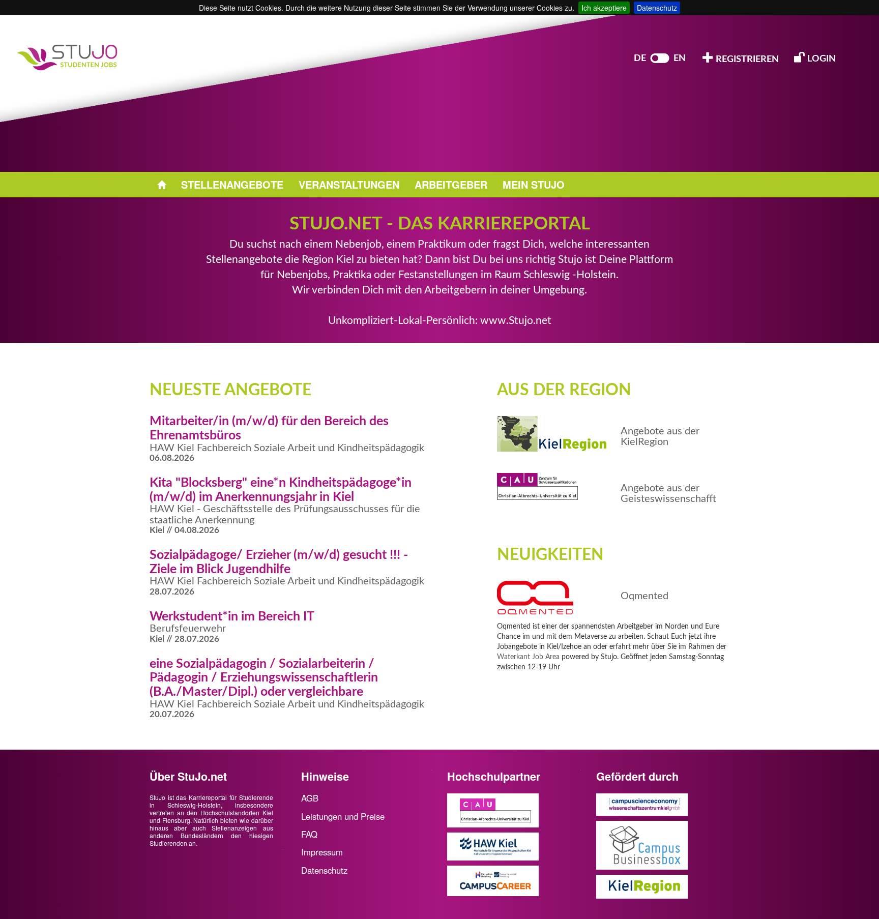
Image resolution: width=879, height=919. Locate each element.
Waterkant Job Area (528, 657)
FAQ (309, 834)
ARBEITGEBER (451, 184)
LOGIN (820, 59)
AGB (309, 798)
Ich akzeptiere (604, 8)
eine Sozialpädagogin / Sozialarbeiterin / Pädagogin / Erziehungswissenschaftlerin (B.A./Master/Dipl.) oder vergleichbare (264, 678)
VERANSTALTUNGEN (349, 184)
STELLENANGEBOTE (232, 184)
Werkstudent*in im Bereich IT (232, 616)
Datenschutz (657, 8)
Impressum (322, 852)
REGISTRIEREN (746, 59)
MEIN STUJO (534, 184)
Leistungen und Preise (343, 816)
